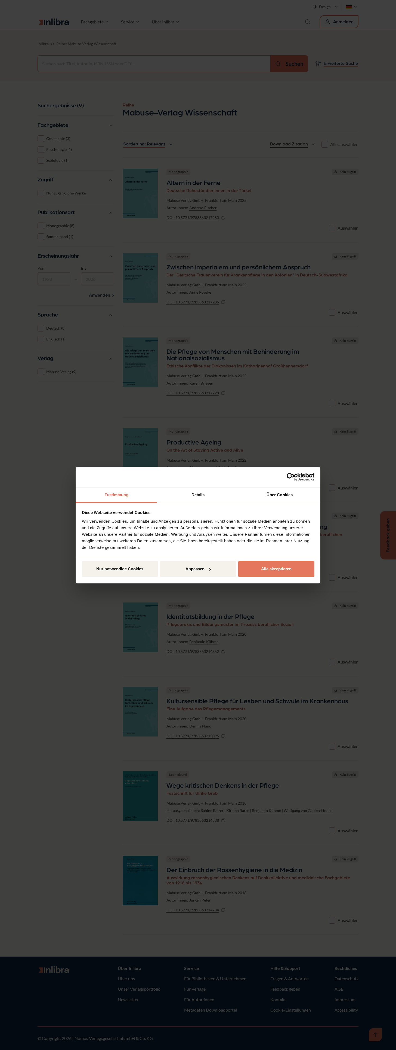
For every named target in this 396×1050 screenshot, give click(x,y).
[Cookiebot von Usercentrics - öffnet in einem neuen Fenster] (290, 477)
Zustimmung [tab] (116, 494)
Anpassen (195, 569)
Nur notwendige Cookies (119, 569)
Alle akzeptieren (276, 569)
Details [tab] (198, 494)
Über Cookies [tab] (280, 494)
